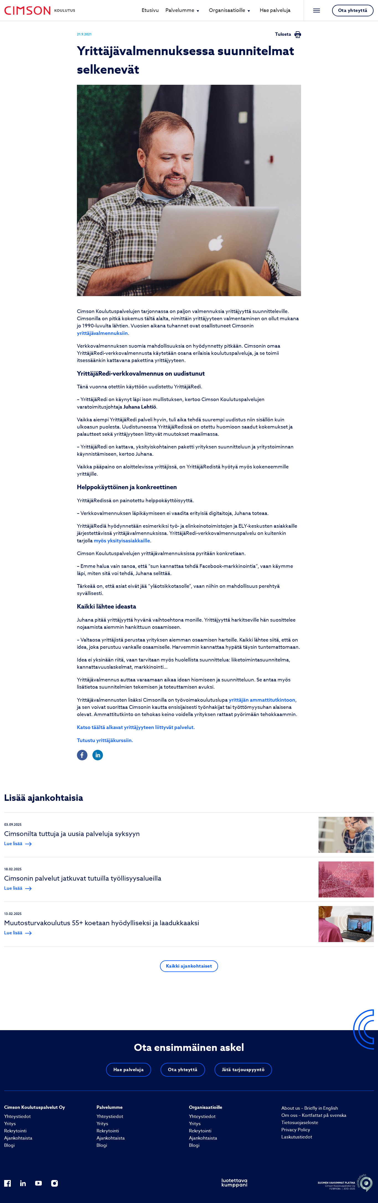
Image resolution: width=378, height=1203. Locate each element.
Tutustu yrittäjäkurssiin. (105, 740)
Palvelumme (179, 10)
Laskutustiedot (296, 1137)
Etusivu (150, 10)
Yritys (10, 1123)
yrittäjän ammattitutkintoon (262, 700)
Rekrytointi (15, 1131)
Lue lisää (13, 843)
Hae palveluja (275, 10)
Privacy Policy (295, 1130)
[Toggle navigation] (315, 10)
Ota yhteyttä (352, 10)
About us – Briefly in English (309, 1108)
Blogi (9, 1145)
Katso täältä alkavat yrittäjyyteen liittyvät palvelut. (136, 727)
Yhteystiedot (17, 1116)
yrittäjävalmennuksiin (102, 333)
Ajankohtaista (18, 1138)
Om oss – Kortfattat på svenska (313, 1115)
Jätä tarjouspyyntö (243, 1069)
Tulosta (283, 34)
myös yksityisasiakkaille (122, 540)
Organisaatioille (227, 10)
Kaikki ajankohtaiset (189, 966)
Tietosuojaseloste (299, 1122)
